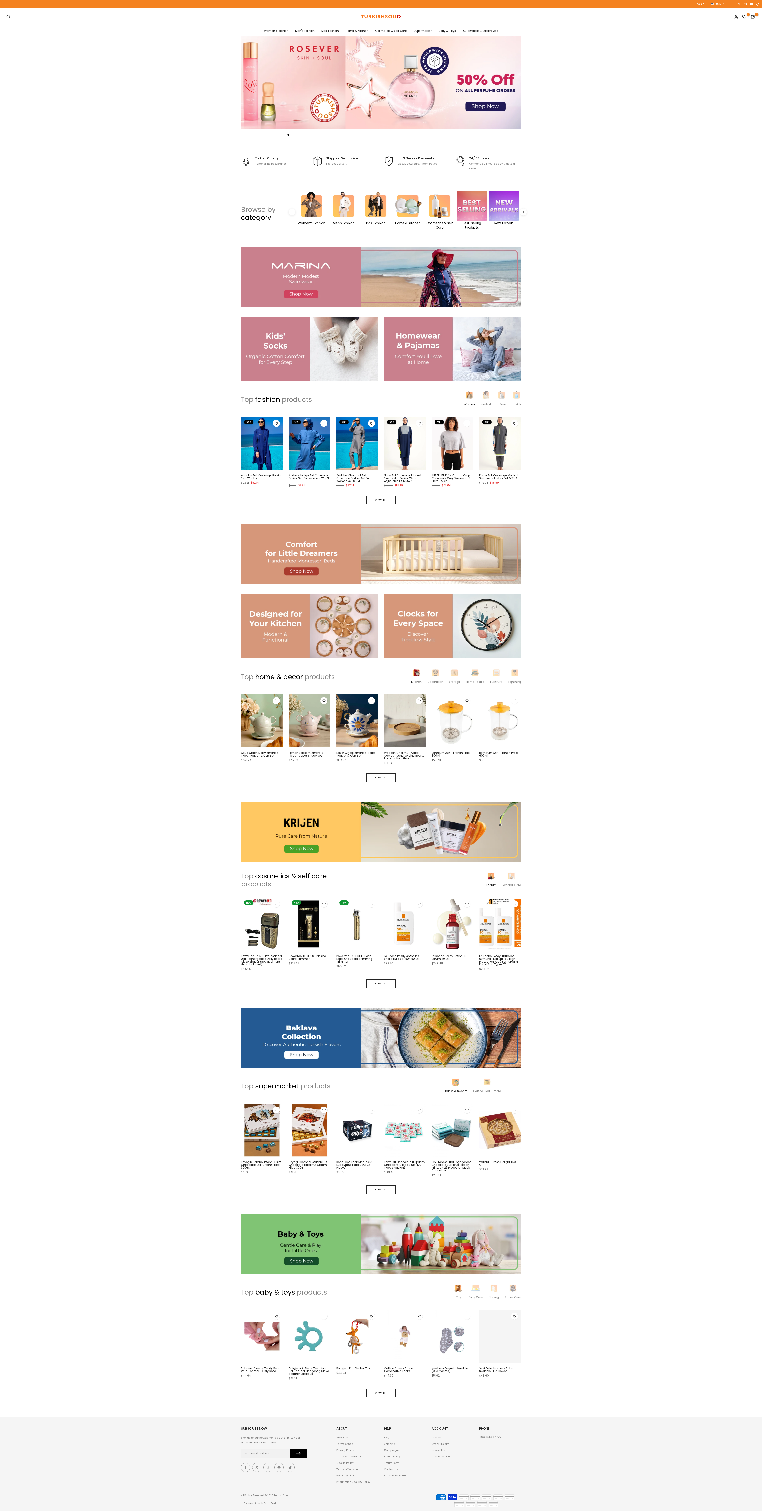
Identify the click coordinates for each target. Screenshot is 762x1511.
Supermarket (423, 31)
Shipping (389, 1444)
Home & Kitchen (357, 31)
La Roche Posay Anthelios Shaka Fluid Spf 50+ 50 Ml (401, 957)
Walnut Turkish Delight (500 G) (498, 1163)
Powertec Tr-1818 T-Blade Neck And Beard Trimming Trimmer (354, 959)
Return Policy (392, 1456)
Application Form (395, 1475)
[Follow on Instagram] (745, 4)
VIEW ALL (381, 500)
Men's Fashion (305, 31)
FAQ (386, 1437)
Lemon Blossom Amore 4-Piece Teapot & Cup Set (307, 754)
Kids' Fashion (330, 31)
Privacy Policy (345, 1450)
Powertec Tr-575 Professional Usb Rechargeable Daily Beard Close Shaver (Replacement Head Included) (261, 960)
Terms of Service (347, 1469)
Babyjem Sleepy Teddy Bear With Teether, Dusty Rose (260, 1369)
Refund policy (345, 1475)
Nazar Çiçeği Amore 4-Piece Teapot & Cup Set (356, 754)
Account (437, 1437)
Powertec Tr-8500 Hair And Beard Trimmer (307, 957)
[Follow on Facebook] (732, 4)
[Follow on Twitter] (739, 4)
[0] (744, 17)
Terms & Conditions (349, 1456)
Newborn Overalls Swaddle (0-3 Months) (450, 1369)
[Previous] (292, 211)
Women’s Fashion (276, 31)
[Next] (523, 211)
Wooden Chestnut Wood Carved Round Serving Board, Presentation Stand (404, 755)
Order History (440, 1444)
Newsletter (438, 1450)
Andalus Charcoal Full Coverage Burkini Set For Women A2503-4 (353, 478)
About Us (342, 1437)
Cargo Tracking (442, 1456)
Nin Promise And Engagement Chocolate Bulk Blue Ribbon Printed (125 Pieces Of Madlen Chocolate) (452, 1166)
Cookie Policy (345, 1463)
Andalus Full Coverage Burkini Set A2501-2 (261, 476)
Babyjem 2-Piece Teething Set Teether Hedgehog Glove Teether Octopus (309, 1371)
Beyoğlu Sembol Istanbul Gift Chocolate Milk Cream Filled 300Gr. (261, 1165)
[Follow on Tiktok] (757, 4)
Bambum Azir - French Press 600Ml (498, 754)
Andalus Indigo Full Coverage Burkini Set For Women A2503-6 (309, 478)
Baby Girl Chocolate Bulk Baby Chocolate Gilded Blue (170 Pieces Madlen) (404, 1165)
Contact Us (391, 1469)
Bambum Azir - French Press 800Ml (451, 754)
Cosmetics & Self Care (391, 31)
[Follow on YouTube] (751, 4)
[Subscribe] (298, 1453)
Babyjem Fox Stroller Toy (353, 1368)
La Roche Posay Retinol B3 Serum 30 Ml (449, 957)
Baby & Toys (447, 31)
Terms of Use (344, 1444)
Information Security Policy (353, 1482)
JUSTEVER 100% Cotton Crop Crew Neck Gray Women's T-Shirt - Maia (452, 478)
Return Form (391, 1463)
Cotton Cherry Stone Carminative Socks (398, 1369)
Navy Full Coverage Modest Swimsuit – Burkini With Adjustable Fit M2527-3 (402, 478)
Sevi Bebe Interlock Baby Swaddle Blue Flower (496, 1369)
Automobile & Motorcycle (480, 31)
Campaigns (391, 1450)
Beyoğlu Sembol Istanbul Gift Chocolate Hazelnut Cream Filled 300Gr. (309, 1165)
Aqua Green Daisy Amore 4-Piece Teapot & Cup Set (260, 754)
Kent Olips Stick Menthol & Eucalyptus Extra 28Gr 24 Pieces (354, 1165)
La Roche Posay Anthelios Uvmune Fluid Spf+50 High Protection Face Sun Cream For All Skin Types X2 (498, 960)
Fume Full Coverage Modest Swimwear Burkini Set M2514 (498, 476)
